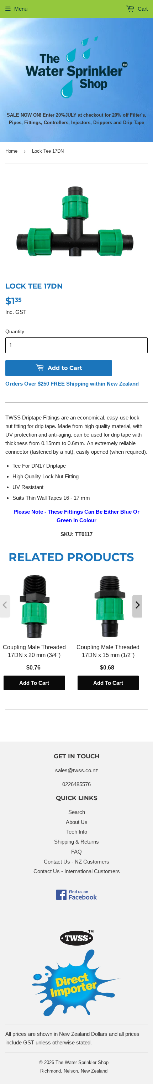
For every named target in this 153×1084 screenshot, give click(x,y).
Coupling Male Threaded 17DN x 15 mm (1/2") (107, 651)
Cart (142, 9)
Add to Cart (34, 683)
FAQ (76, 852)
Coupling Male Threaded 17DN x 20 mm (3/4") (34, 651)
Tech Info (76, 832)
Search (76, 812)
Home (11, 151)
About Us (77, 822)
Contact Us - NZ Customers (76, 862)
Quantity (14, 331)
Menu (20, 9)
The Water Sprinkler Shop (82, 1062)
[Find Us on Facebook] (76, 898)
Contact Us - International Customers (76, 871)
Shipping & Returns (76, 842)
